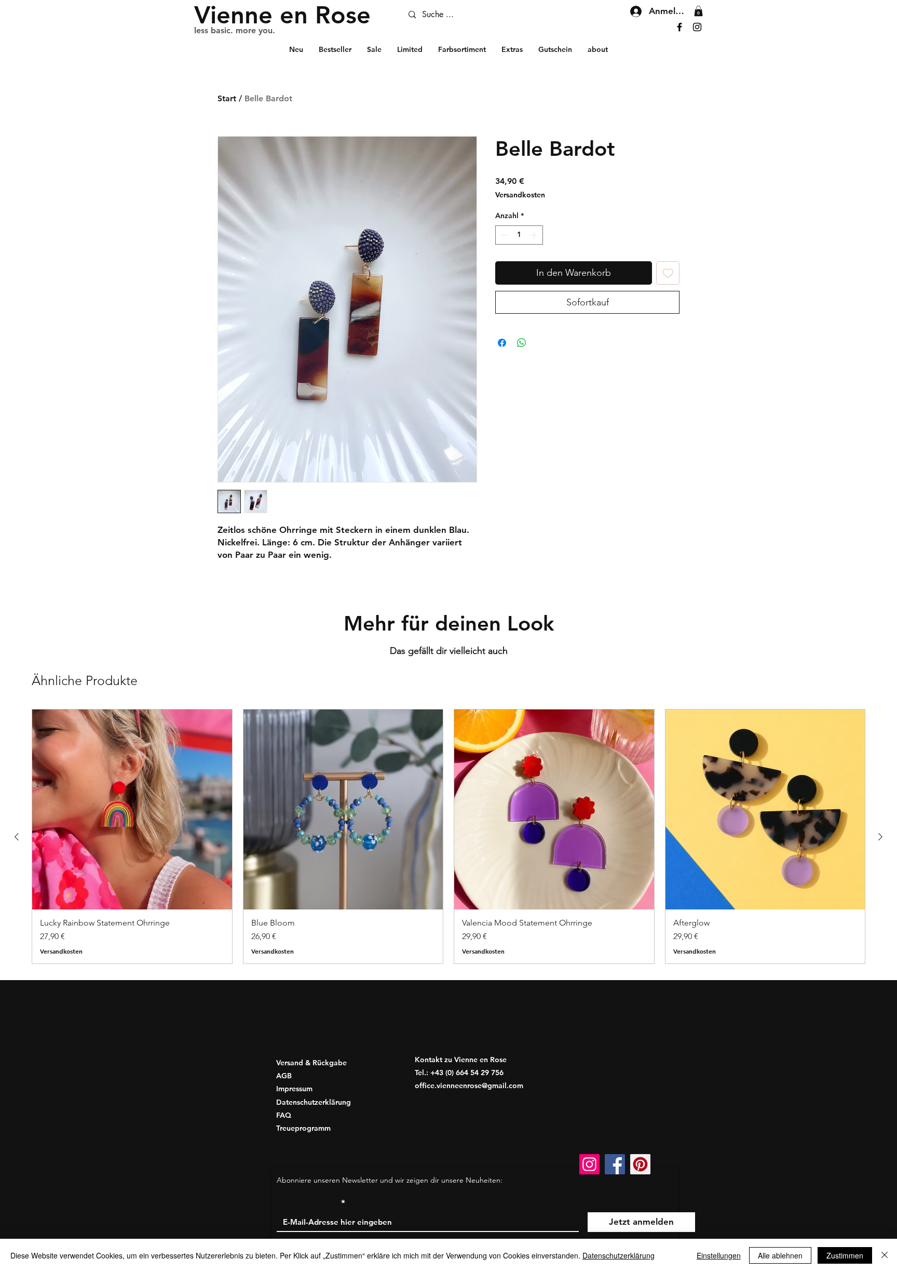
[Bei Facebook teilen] (502, 343)
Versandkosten (520, 194)
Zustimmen (844, 1255)
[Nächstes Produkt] (880, 837)
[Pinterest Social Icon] (640, 1164)
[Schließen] (884, 1255)
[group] (448, 836)
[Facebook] (679, 27)
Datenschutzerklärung (618, 1255)
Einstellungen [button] (719, 1255)
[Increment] (534, 235)
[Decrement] (503, 235)
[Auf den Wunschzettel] (667, 273)
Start (227, 98)
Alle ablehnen (780, 1255)
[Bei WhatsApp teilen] (521, 343)
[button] (698, 11)
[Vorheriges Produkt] (16, 837)
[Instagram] (697, 27)
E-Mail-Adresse (307, 1203)
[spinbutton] (519, 235)
